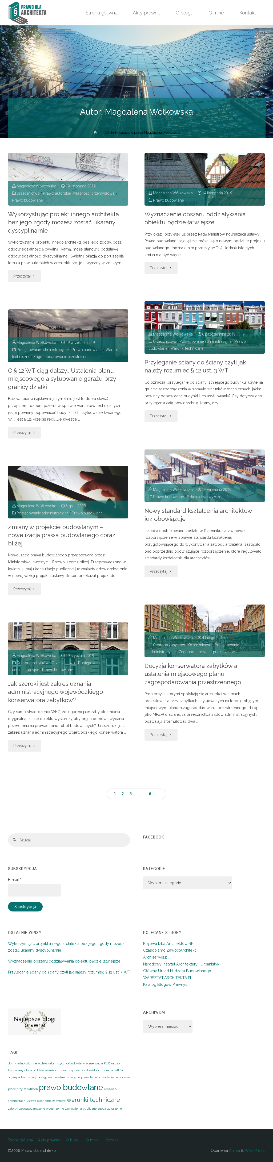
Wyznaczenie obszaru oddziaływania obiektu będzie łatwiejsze (195, 218)
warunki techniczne (93, 1099)
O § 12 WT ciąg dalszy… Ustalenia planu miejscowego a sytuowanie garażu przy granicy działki (62, 378)
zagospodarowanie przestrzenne (41, 1108)
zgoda (102, 1108)
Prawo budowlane (27, 200)
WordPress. (255, 1150)
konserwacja (94, 1063)
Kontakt (111, 1140)
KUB (107, 1063)
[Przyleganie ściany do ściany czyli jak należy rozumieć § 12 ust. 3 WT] (204, 327)
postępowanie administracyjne (59, 1077)
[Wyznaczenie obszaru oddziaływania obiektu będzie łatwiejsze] (204, 179)
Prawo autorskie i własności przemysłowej (79, 193)
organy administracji (22, 1077)
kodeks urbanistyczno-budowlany (61, 1063)
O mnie (92, 1140)
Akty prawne (49, 1140)
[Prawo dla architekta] (27, 12)
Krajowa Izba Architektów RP (168, 943)
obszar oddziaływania (39, 1070)
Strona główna (20, 1140)
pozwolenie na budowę (114, 1077)
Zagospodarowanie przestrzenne (61, 357)
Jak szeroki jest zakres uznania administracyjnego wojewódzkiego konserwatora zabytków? (55, 691)
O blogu (73, 1140)
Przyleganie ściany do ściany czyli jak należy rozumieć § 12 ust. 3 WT (195, 366)
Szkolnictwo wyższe (204, 497)
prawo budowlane (71, 1087)
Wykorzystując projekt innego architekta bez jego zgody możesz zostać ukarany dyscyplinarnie (63, 222)
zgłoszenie (114, 1108)
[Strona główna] (95, 133)
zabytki (13, 1108)
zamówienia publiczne (81, 1108)
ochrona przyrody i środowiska (76, 1070)
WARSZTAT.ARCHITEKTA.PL (167, 978)
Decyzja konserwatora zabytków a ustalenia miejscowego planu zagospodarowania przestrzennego (192, 674)
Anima (234, 1150)
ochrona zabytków (111, 1070)
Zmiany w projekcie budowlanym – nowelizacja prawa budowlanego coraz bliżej (61, 535)
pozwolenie (89, 1077)
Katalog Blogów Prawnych (166, 984)
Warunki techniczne (186, 348)
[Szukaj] (14, 840)
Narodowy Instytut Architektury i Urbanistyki (181, 964)
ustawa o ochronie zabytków (46, 1100)
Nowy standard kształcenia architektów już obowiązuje (198, 514)
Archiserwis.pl (155, 957)
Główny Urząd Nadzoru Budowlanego (177, 971)
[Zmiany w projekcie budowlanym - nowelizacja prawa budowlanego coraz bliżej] (68, 492)
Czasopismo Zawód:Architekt (169, 950)
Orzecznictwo (28, 193)
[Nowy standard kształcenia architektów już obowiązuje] (204, 475)
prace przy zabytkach (23, 1089)
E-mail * (14, 880)
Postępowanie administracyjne (205, 341)
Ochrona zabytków (169, 645)
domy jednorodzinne (22, 1063)
